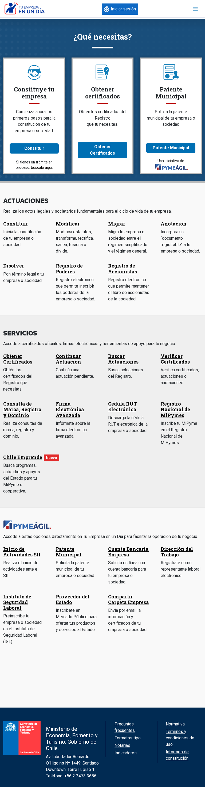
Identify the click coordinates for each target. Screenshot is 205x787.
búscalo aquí (41, 167)
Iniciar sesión (123, 9)
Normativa (175, 724)
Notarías (122, 745)
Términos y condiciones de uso (180, 738)
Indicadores (126, 752)
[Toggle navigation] (195, 9)
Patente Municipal (171, 147)
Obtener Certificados (102, 150)
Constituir (34, 148)
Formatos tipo (128, 737)
